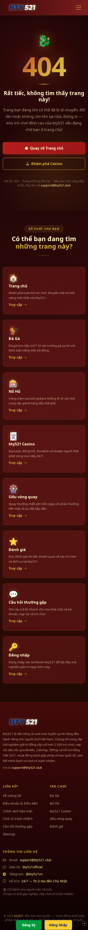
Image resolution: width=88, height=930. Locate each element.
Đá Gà (54, 796)
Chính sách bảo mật (17, 811)
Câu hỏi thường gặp (17, 826)
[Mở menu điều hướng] (78, 7)
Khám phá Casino (46, 163)
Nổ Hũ (54, 803)
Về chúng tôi (12, 796)
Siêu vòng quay (61, 819)
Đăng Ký (28, 925)
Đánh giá (56, 826)
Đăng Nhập (58, 925)
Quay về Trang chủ (46, 148)
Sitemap (9, 834)
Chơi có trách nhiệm (18, 819)
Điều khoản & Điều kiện (20, 803)
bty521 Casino (60, 811)
